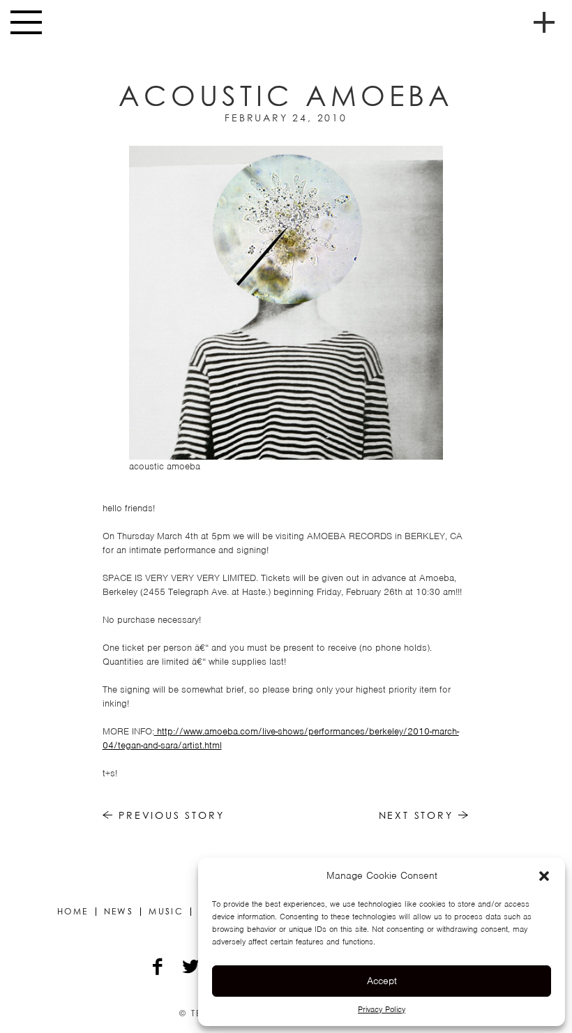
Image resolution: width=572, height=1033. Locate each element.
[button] (544, 876)
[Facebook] (158, 968)
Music (166, 911)
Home (73, 911)
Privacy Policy (381, 1009)
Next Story (418, 815)
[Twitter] (191, 968)
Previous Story (169, 815)
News (119, 911)
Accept (382, 980)
